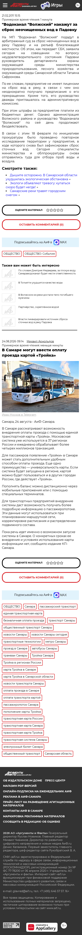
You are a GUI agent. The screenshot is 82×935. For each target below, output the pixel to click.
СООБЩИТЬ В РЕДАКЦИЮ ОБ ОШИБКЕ (31, 821)
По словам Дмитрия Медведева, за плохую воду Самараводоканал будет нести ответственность (47, 272)
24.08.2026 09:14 (13, 341)
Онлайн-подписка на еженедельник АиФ (37, 791)
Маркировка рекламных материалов (34, 816)
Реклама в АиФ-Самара (22, 796)
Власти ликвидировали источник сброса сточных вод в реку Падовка (43, 321)
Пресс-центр (55, 780)
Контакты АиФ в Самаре (23, 811)
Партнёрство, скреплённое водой (38, 307)
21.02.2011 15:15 (11, 15)
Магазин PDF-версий (20, 786)
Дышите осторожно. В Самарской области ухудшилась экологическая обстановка (41, 177)
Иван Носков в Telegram (19, 414)
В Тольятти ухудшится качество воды (40, 282)
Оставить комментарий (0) (41, 224)
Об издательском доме (22, 780)
